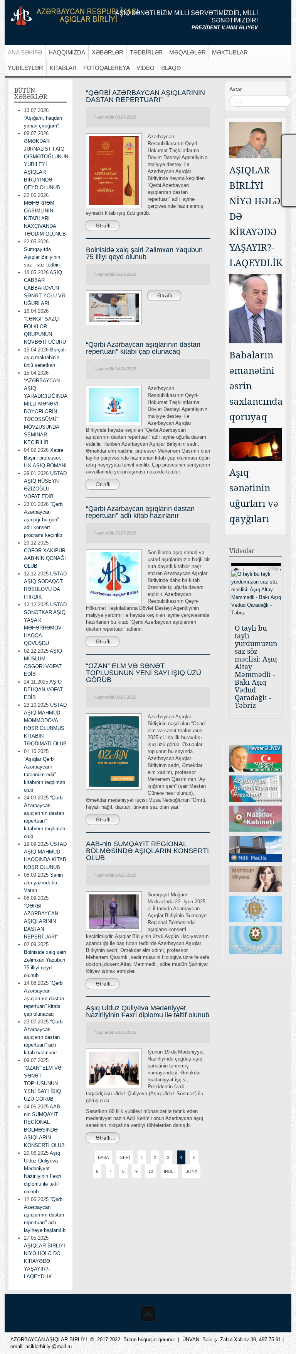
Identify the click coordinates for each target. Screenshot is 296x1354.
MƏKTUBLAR (229, 52)
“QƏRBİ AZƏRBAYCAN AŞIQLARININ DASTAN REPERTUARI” (145, 96)
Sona (191, 1171)
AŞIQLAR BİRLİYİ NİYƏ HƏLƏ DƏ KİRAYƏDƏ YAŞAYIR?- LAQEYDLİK (44, 1261)
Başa (103, 1157)
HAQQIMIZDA (67, 52)
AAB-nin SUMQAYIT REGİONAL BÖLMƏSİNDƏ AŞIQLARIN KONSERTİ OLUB (147, 851)
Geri (124, 1157)
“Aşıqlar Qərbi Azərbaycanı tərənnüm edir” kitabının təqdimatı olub (45, 774)
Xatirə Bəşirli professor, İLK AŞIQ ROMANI (45, 457)
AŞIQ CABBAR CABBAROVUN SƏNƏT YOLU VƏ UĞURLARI (45, 288)
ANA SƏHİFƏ (25, 52)
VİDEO (145, 67)
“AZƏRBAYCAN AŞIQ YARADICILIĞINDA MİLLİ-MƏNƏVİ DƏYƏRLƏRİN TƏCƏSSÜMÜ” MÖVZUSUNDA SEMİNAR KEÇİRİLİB (45, 411)
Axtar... (237, 89)
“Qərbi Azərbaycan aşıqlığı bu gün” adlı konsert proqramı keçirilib (44, 519)
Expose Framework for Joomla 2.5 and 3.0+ (74, 15)
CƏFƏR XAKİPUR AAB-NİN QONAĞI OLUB (45, 558)
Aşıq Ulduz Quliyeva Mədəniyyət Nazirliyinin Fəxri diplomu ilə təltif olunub (147, 1011)
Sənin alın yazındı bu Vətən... (43, 882)
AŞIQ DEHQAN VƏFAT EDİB (43, 689)
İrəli (169, 1171)
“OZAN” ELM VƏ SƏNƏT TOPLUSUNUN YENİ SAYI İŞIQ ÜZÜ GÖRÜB (143, 673)
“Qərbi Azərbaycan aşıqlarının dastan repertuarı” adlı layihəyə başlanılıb (45, 1214)
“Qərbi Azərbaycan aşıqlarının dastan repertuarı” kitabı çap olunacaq (143, 348)
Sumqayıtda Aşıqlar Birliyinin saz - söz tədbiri (42, 257)
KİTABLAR (63, 67)
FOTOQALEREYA (106, 67)
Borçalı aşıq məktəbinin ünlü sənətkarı (45, 357)
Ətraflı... (104, 225)
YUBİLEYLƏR (25, 67)
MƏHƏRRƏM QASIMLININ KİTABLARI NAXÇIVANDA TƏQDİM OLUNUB (45, 218)
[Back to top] (148, 1314)
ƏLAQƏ (171, 67)
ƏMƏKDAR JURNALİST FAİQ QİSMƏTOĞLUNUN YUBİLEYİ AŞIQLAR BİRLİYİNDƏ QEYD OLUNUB (46, 164)
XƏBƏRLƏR (107, 52)
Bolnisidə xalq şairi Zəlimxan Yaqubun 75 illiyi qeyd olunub (144, 253)
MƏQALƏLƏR (187, 52)
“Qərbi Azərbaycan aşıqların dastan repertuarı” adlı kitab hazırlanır (140, 512)
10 (150, 1171)
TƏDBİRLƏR (146, 52)
